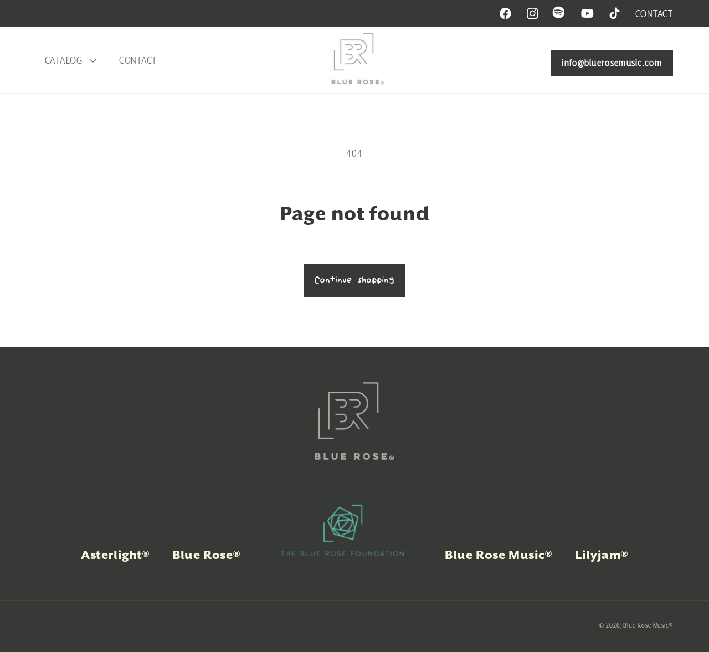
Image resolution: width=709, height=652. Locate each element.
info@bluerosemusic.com (612, 62)
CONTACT (654, 13)
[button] (69, 60)
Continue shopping (354, 280)
